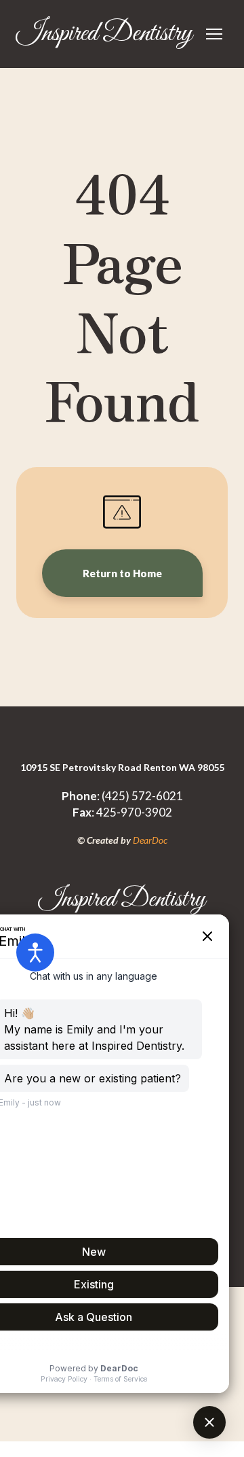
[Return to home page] (121, 1416)
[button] (122, 573)
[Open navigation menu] (214, 34)
